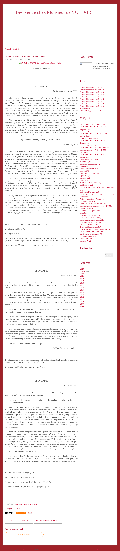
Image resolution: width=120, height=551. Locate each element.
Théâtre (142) (85, 143)
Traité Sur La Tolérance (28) (90, 183)
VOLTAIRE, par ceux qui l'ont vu (92, 111)
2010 (82, 302)
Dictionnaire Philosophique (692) (92, 124)
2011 (82, 299)
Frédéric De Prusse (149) (89, 138)
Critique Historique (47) (89, 169)
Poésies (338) (85, 131)
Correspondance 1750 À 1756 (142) (93, 141)
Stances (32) (84, 180)
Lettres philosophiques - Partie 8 (92, 104)
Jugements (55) (85, 162)
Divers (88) (84, 152)
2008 (82, 306)
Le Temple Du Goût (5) (89, 236)
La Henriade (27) (86, 185)
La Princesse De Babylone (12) (91, 218)
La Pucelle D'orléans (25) (89, 192)
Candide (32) (85, 178)
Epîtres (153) (85, 136)
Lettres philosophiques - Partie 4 (92, 94)
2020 (82, 278)
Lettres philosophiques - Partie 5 (92, 97)
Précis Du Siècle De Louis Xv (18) (93, 204)
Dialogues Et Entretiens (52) (90, 164)
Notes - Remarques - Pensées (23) (92, 199)
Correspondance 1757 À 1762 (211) (93, 134)
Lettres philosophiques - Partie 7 (92, 101)
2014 (82, 292)
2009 (82, 304)
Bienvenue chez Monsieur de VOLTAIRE (55, 12)
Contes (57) (84, 157)
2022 (82, 274)
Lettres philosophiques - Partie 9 (92, 106)
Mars (84, 271)
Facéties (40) (84, 171)
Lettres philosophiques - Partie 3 (92, 92)
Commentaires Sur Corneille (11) (92, 220)
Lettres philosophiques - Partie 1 (92, 87)
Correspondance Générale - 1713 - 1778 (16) (96, 206)
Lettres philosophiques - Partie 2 (92, 90)
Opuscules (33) (85, 176)
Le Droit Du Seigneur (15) (90, 211)
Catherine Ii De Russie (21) (90, 201)
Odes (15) (83, 213)
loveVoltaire (23, 550)
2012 (82, 297)
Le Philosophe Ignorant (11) (90, 222)
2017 (82, 285)
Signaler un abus (62, 550)
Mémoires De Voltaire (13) (90, 215)
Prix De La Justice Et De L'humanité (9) (95, 229)
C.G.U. (72, 550)
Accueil (8, 49)
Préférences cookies (102, 550)
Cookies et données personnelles (85, 550)
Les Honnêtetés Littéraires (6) (91, 234)
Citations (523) (85, 129)
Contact (16, 49)
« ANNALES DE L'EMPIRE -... (19, 521)
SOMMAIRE (85, 108)
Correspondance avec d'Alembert (26, 504)
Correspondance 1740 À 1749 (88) (93, 150)
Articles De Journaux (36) (89, 173)
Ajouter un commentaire (24, 534)
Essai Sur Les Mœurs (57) (89, 159)
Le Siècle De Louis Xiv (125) (91, 145)
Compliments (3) (86, 239)
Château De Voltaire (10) (89, 225)
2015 (82, 290)
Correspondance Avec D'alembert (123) (94, 148)
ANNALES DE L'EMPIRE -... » (48, 521)
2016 (82, 288)
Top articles (45, 550)
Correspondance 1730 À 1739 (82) (93, 155)
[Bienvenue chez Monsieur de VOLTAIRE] (86, 68)
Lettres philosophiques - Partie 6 (92, 99)
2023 (82, 269)
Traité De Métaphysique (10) (90, 227)
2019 (82, 281)
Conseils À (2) (85, 241)
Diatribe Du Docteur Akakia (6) (91, 232)
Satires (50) (84, 166)
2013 (82, 295)
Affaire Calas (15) (86, 208)
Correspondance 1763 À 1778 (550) (93, 127)
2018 (82, 283)
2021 (82, 276)
